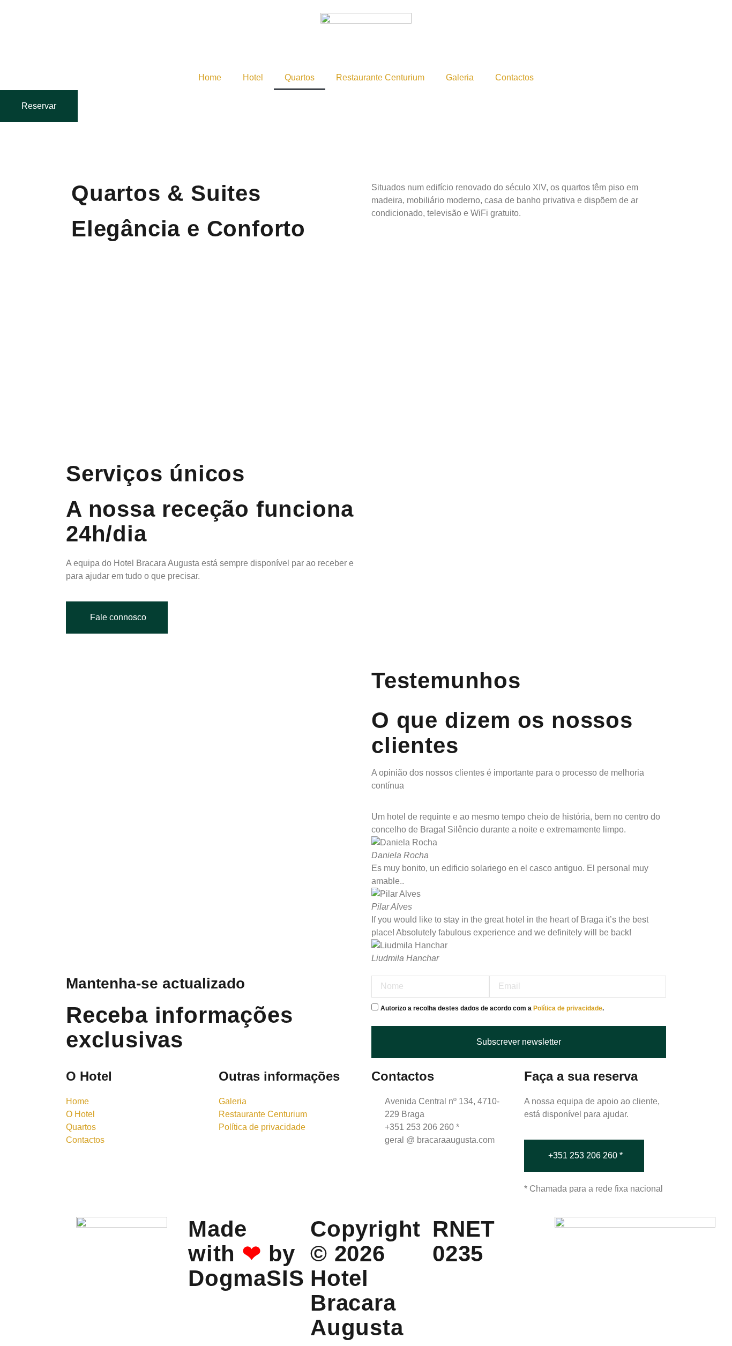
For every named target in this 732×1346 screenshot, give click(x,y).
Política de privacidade (567, 1008)
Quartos (300, 77)
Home (209, 77)
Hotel (253, 77)
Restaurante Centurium (380, 77)
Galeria (460, 77)
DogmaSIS (246, 1278)
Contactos (514, 77)
